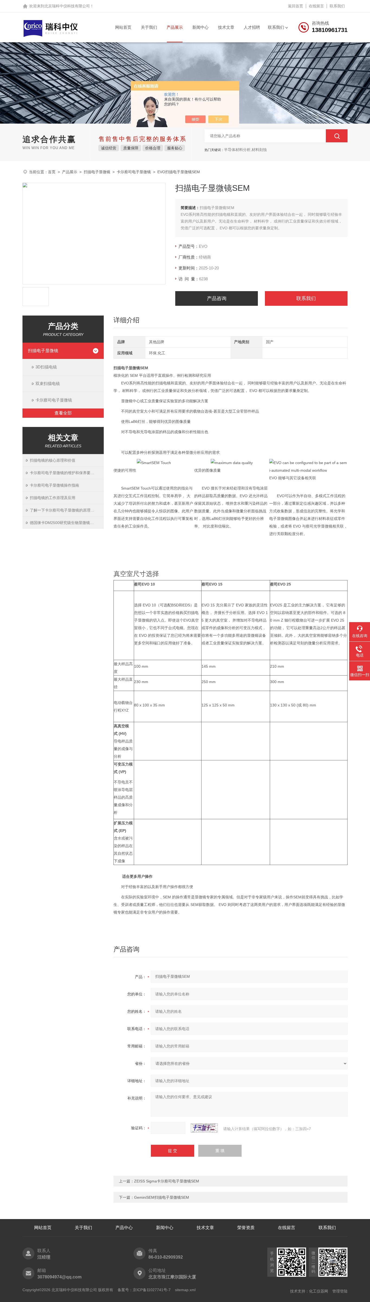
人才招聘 (252, 27)
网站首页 (123, 27)
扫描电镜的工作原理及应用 (52, 498)
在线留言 (316, 6)
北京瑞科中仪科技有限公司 (67, 6)
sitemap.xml (185, 1290)
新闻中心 (200, 27)
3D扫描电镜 (46, 367)
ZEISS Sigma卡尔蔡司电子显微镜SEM (166, 1181)
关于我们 (149, 27)
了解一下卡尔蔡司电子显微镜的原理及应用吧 (67, 510)
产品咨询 (216, 298)
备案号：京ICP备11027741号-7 (144, 1290)
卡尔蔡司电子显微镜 (134, 172)
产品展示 (175, 27)
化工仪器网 (318, 1291)
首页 (52, 172)
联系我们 (337, 6)
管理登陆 (340, 1291)
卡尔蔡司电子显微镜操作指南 (54, 485)
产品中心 (124, 1227)
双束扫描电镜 (47, 383)
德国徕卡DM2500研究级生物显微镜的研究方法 (67, 522)
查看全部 (63, 413)
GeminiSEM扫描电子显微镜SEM (161, 1197)
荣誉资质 (246, 1227)
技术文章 (226, 27)
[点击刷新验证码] (204, 1128)
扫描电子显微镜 (97, 172)
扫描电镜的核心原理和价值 (52, 460)
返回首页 (295, 6)
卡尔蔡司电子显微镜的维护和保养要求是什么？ (67, 473)
